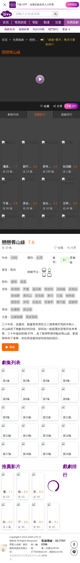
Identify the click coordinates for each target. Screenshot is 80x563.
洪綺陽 (61, 289)
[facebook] (74, 544)
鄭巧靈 (61, 302)
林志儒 (27, 309)
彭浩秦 (39, 295)
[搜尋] (55, 14)
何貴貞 (37, 302)
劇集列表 (13, 114)
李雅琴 (49, 302)
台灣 (39, 257)
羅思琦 (15, 302)
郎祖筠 (49, 289)
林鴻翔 (15, 289)
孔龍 (59, 295)
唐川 (50, 295)
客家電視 (31, 316)
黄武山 (27, 295)
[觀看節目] (40, 79)
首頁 (4, 39)
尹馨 (26, 289)
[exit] (4, 4)
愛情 (14, 281)
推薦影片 (40, 114)
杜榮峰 (15, 309)
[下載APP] (71, 106)
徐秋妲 (70, 295)
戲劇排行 (66, 114)
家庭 (23, 281)
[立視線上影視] (6, 14)
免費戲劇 (18, 39)
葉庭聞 (73, 302)
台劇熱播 (16, 316)
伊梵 (26, 302)
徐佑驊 (15, 295)
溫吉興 (37, 289)
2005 (14, 257)
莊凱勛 (73, 289)
